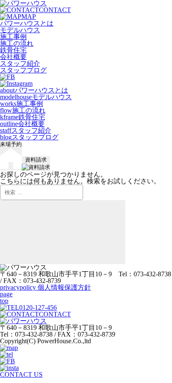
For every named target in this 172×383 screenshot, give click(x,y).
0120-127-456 (38, 307)
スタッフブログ (23, 70)
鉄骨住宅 (13, 50)
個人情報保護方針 (45, 287)
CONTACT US (21, 374)
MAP (28, 16)
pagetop (6, 297)
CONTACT (55, 9)
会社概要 (13, 56)
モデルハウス (20, 29)
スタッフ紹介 (20, 63)
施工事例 (13, 36)
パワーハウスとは (26, 23)
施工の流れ (16, 43)
